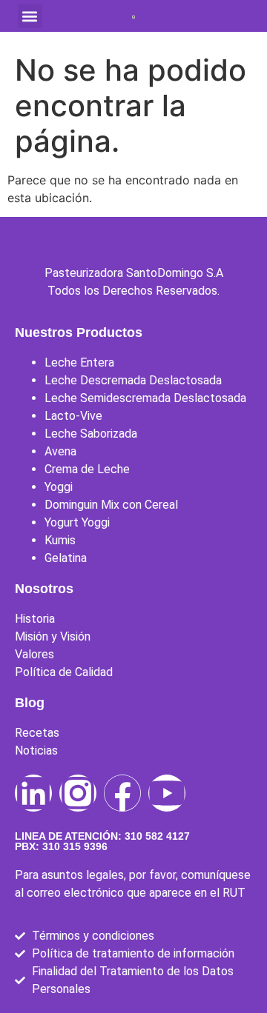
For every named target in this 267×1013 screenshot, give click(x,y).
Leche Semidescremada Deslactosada (145, 398)
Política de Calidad (64, 672)
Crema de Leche (87, 469)
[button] (30, 16)
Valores (34, 654)
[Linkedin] (33, 793)
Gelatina (65, 558)
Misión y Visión (52, 636)
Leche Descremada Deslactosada (133, 380)
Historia (35, 619)
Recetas (37, 733)
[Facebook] (122, 793)
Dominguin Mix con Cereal (111, 505)
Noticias (36, 750)
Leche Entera (79, 362)
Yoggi (58, 487)
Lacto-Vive (73, 416)
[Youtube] (166, 793)
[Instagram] (77, 793)
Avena (60, 451)
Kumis (60, 540)
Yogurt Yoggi (77, 522)
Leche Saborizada (90, 434)
